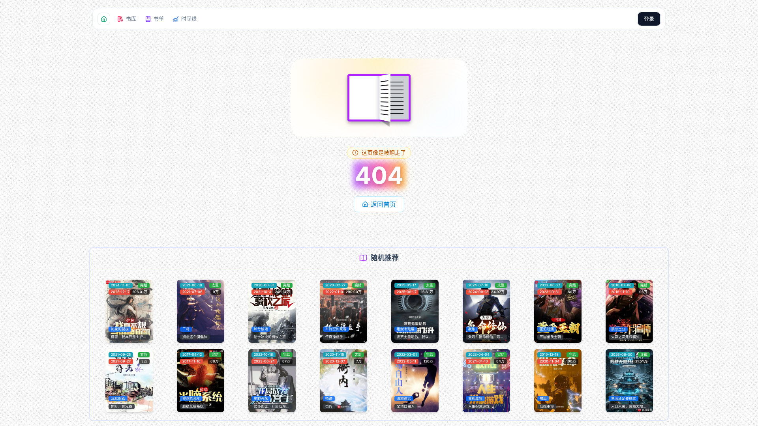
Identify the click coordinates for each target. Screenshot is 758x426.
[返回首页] (104, 19)
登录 (649, 18)
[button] (126, 19)
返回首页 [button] (383, 204)
